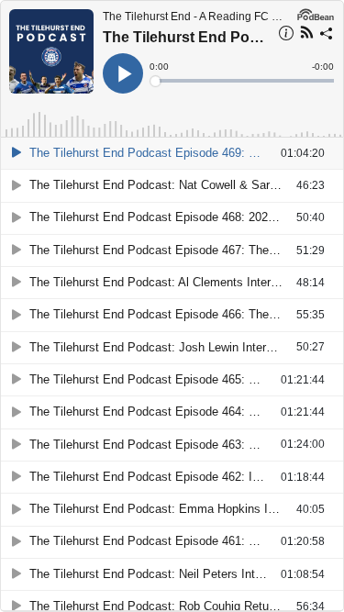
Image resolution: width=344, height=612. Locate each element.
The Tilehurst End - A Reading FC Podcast (195, 16)
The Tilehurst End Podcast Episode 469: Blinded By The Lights (185, 37)
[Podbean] (315, 13)
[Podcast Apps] (306, 35)
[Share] (326, 36)
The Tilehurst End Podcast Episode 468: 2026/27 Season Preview (162, 217)
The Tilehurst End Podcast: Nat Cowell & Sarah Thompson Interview (162, 185)
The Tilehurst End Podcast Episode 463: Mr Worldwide (155, 444)
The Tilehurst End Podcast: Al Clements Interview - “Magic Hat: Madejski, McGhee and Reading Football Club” (162, 282)
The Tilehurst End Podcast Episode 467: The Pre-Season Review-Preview (162, 250)
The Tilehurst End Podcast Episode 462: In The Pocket (155, 477)
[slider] (243, 81)
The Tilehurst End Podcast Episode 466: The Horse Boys (162, 314)
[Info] (286, 36)
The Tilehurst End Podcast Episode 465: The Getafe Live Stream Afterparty (155, 379)
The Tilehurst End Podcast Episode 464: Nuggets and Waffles (155, 411)
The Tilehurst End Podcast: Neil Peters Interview (155, 574)
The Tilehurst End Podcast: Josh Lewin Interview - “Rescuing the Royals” (162, 347)
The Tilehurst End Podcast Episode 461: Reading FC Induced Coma (155, 541)
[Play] (16, 152)
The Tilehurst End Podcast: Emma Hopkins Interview (162, 509)
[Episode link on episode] (51, 51)
